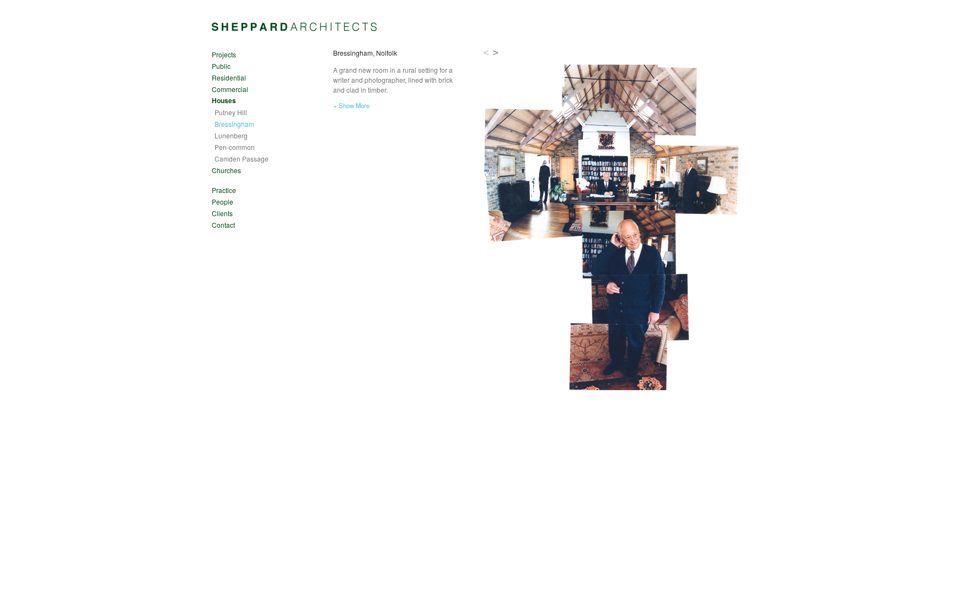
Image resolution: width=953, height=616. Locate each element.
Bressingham (234, 123)
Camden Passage (242, 158)
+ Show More (351, 105)
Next (496, 53)
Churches (226, 170)
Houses (224, 100)
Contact (223, 224)
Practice (224, 190)
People (222, 201)
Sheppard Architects (294, 27)
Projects (224, 54)
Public (221, 66)
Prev (486, 53)
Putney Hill (231, 112)
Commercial (230, 89)
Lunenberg (231, 135)
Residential (229, 77)
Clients (222, 213)
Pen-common (235, 147)
